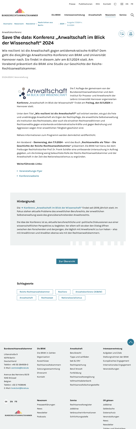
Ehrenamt (42, 373)
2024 (62, 24)
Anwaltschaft (76, 348)
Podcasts (41, 416)
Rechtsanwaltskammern (49, 365)
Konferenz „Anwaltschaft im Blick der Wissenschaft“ (53, 207)
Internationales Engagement (117, 365)
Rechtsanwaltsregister (81, 404)
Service (73, 400)
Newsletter (30, 24)
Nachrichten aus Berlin (45, 23)
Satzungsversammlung (48, 369)
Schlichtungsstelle (79, 416)
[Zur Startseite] (20, 12)
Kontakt (107, 4)
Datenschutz (109, 412)
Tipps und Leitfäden (79, 357)
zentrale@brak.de (20, 368)
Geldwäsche (108, 408)
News (39, 408)
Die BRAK (41, 348)
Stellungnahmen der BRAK (116, 357)
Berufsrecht (75, 353)
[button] (57, 14)
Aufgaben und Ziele (112, 353)
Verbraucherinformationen (83, 412)
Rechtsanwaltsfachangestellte (84, 384)
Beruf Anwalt (76, 369)
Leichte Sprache (115, 4)
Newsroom (19, 24)
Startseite (7, 24)
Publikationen (85, 4)
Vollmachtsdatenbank (80, 381)
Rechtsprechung (78, 365)
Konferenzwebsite (29, 175)
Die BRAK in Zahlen (46, 353)
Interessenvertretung (112, 348)
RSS (98, 4)
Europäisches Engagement (116, 361)
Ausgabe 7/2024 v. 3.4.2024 (74, 23)
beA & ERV (75, 361)
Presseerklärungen (46, 404)
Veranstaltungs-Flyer (30, 171)
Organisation (43, 357)
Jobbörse (74, 408)
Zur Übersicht (67, 261)
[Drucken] (131, 34)
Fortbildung (75, 373)
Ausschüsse (43, 361)
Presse (72, 4)
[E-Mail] (122, 34)
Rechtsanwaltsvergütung (82, 377)
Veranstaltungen (111, 369)
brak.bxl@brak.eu (20, 388)
